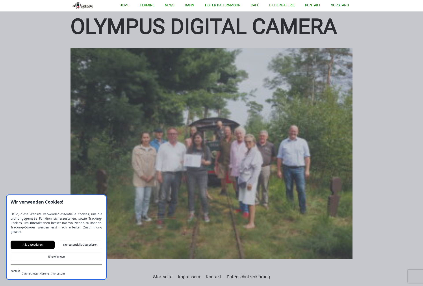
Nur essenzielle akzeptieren (80, 245)
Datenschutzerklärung (35, 273)
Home (124, 5)
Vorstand (340, 5)
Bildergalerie (282, 5)
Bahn (189, 5)
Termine (147, 5)
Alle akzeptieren (33, 245)
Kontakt (313, 5)
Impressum (58, 273)
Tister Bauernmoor (222, 5)
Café (255, 5)
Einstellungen (56, 256)
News (169, 5)
